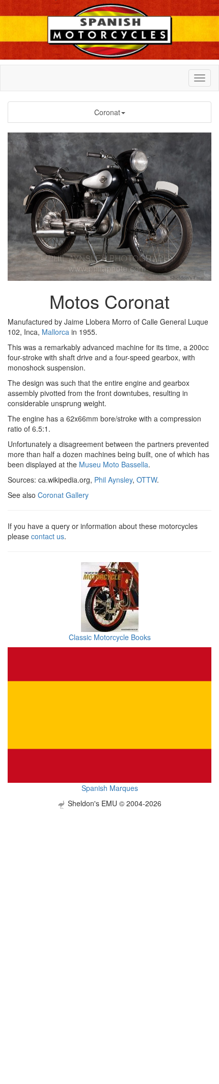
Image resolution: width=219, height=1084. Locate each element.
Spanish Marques (109, 788)
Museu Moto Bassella (113, 464)
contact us (47, 536)
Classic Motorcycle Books (110, 637)
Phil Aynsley (113, 479)
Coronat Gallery (63, 495)
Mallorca (55, 332)
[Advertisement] (109, 918)
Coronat (107, 112)
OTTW (146, 479)
